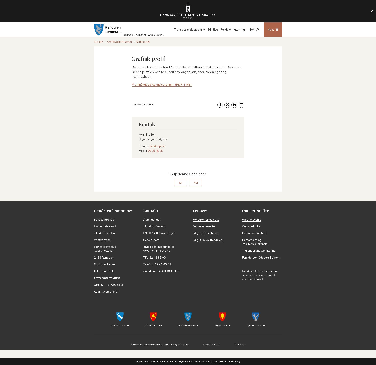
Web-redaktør (251, 226)
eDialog (148, 246)
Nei (196, 182)
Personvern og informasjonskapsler (255, 242)
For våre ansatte (204, 226)
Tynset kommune (255, 325)
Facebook (211, 233)
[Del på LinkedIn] (234, 105)
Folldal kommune (153, 325)
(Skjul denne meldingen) (227, 361)
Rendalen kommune (188, 325)
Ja (180, 182)
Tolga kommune (222, 325)
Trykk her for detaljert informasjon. (197, 361)
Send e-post (151, 240)
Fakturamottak (104, 271)
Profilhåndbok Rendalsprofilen (162, 84)
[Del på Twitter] (227, 105)
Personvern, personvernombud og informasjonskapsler (159, 344)
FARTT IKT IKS (211, 344)
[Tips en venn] (241, 105)
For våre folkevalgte (206, 219)
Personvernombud (254, 233)
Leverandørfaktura (107, 278)
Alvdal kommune (120, 325)
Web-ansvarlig (251, 219)
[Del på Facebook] (220, 105)
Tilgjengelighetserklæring (259, 250)
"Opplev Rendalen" (211, 240)
